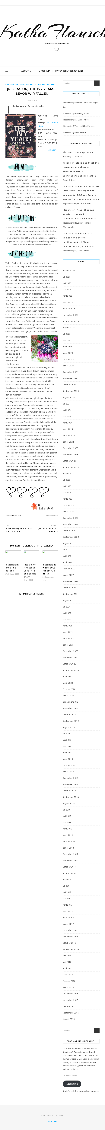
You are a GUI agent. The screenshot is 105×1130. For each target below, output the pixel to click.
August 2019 (69, 727)
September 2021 (71, 594)
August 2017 (69, 879)
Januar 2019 (68, 771)
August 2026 (69, 270)
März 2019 (68, 759)
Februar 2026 (69, 308)
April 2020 (67, 676)
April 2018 (67, 828)
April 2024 (67, 422)
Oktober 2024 (69, 384)
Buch (22, 84)
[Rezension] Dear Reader (75, 132)
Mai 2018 (67, 822)
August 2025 (69, 327)
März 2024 (68, 429)
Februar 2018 (69, 841)
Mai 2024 (67, 416)
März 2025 (68, 353)
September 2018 (71, 797)
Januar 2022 (68, 575)
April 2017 (67, 904)
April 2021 (67, 625)
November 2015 (70, 1000)
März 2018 (68, 835)
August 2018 (69, 803)
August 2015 (69, 1019)
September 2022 (71, 536)
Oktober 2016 (69, 942)
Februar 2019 (69, 765)
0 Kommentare (52, 515)
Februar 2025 (69, 359)
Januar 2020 (68, 695)
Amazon (52, 149)
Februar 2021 (69, 638)
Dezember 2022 (70, 518)
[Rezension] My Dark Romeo (76, 250)
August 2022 (69, 543)
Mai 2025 (67, 340)
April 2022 (67, 562)
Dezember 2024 (70, 372)
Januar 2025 (68, 365)
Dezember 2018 (70, 778)
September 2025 (71, 321)
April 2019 (67, 752)
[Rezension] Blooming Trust (76, 113)
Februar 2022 (69, 568)
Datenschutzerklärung (69, 71)
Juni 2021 (67, 613)
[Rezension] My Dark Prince (76, 119)
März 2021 (68, 632)
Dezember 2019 (70, 701)
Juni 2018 (67, 816)
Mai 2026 (67, 289)
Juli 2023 (67, 479)
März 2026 (68, 302)
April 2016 (67, 968)
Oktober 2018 (69, 790)
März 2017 (68, 911)
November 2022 (70, 524)
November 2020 (70, 657)
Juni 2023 (67, 486)
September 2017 (71, 873)
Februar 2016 (69, 981)
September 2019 (71, 721)
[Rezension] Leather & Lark (78, 203)
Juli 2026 (67, 276)
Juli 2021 (67, 606)
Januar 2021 (68, 644)
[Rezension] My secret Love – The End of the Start (30, 571)
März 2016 (68, 974)
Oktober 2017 (69, 866)
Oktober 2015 (69, 1006)
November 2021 (70, 581)
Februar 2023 (69, 505)
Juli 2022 (67, 549)
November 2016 (70, 936)
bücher (42, 84)
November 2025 (70, 315)
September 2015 (71, 1012)
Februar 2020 (69, 689)
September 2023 (71, 467)
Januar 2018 (68, 847)
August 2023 (69, 473)
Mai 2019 (67, 746)
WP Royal (59, 1115)
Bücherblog (53, 84)
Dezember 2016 (70, 930)
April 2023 (67, 498)
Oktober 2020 (69, 663)
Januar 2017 (68, 923)
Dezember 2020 (70, 651)
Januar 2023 (68, 511)
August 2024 (69, 397)
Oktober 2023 (69, 460)
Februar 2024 (69, 435)
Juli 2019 (67, 733)
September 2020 (71, 670)
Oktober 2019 (69, 714)
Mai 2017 (67, 898)
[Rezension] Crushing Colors (12, 568)
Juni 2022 (67, 556)
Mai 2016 (67, 962)
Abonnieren (72, 1084)
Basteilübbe (11, 84)
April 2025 (67, 346)
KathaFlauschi (15, 515)
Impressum (44, 71)
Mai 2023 (67, 492)
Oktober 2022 (69, 530)
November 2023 (70, 454)
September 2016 (71, 949)
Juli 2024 (67, 403)
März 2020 (68, 682)
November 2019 (70, 708)
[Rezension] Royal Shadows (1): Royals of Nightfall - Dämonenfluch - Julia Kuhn (80, 214)
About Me (27, 71)
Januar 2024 (68, 441)
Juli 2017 (67, 885)
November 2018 (70, 784)
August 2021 (69, 600)
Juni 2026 (67, 283)
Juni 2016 (67, 955)
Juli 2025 (67, 333)
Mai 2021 (67, 619)
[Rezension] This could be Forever (79, 126)
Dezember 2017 (70, 854)
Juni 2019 (67, 739)
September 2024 (71, 391)
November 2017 (70, 860)
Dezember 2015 (70, 993)
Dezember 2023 (70, 448)
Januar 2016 (68, 987)
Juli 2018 (67, 809)
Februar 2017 (69, 917)
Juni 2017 (67, 892)
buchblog (31, 84)
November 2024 (70, 378)
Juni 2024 (67, 410)
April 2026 (67, 295)
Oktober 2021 (69, 587)
